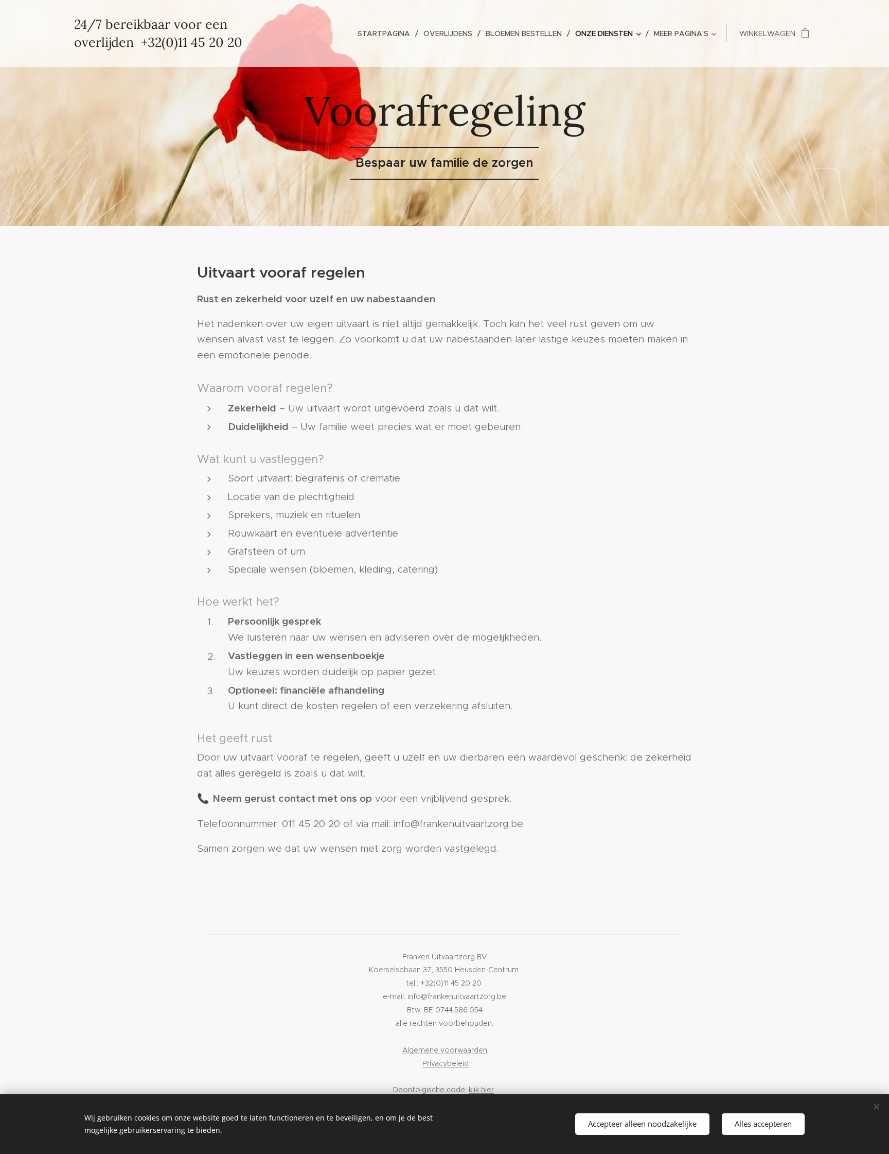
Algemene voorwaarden (444, 1050)
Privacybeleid (445, 1063)
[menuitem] (386, 33)
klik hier (481, 1089)
